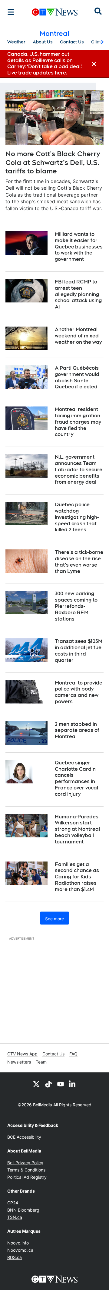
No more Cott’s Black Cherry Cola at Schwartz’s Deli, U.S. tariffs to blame (52, 162)
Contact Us (72, 42)
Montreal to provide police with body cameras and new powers (78, 692)
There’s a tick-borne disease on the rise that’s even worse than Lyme (79, 561)
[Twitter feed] (36, 1083)
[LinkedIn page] (72, 1083)
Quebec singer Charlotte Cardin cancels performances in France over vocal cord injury (76, 778)
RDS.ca (14, 1257)
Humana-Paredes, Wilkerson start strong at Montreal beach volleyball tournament (77, 829)
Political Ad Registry (27, 1177)
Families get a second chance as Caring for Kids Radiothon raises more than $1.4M (77, 877)
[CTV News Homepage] (55, 12)
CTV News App (22, 1053)
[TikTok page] (48, 1083)
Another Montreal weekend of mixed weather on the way (78, 336)
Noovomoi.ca (20, 1250)
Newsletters (19, 1061)
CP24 (12, 1202)
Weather (16, 42)
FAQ (73, 1053)
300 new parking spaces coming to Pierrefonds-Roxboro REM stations (76, 606)
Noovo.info (18, 1242)
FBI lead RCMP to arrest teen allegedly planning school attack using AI (78, 294)
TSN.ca (14, 1217)
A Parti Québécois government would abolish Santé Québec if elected (77, 377)
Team (41, 1061)
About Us (43, 42)
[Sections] (11, 12)
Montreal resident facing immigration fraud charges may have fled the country (78, 421)
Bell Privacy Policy (25, 1162)
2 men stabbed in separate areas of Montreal (77, 730)
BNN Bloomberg (23, 1210)
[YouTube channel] (60, 1083)
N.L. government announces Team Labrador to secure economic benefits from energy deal (78, 469)
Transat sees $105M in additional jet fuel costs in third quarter (79, 650)
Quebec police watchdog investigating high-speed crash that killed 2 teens (77, 517)
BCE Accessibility (24, 1137)
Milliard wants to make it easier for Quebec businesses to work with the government (79, 246)
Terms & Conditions (26, 1169)
